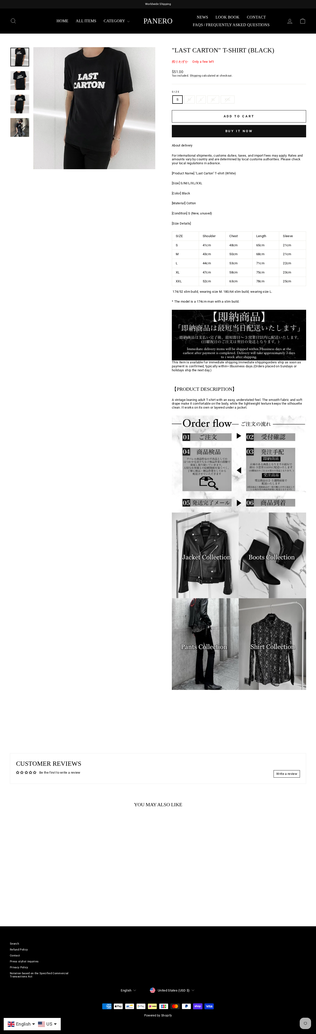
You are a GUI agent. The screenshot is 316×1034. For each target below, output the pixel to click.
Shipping (195, 75)
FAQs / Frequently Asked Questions (231, 25)
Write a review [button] (286, 774)
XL (213, 99)
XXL (228, 99)
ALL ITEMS (86, 21)
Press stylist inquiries (24, 961)
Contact (256, 17)
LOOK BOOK (227, 17)
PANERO (158, 21)
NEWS (202, 17)
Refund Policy (19, 949)
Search (14, 943)
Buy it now (239, 131)
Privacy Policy (19, 967)
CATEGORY (115, 21)
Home (62, 21)
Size (176, 91)
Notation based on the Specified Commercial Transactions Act (39, 975)
